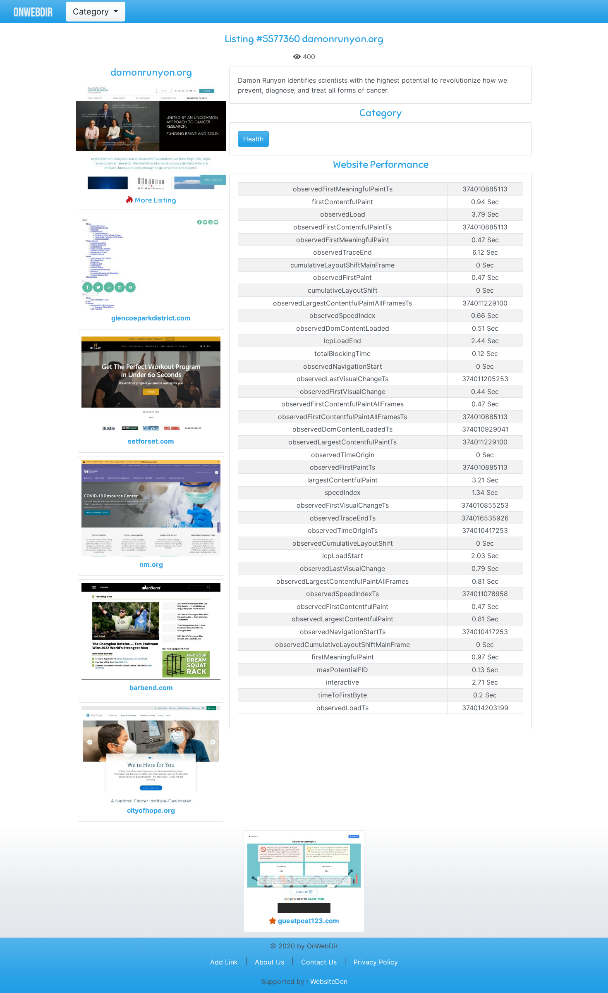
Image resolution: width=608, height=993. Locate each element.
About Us (269, 962)
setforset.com (151, 441)
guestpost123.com (307, 921)
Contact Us (319, 962)
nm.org (151, 564)
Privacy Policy (376, 962)
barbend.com (151, 687)
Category (92, 12)
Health (253, 139)
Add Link (224, 962)
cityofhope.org (151, 810)
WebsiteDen (328, 981)
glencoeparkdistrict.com (151, 318)
